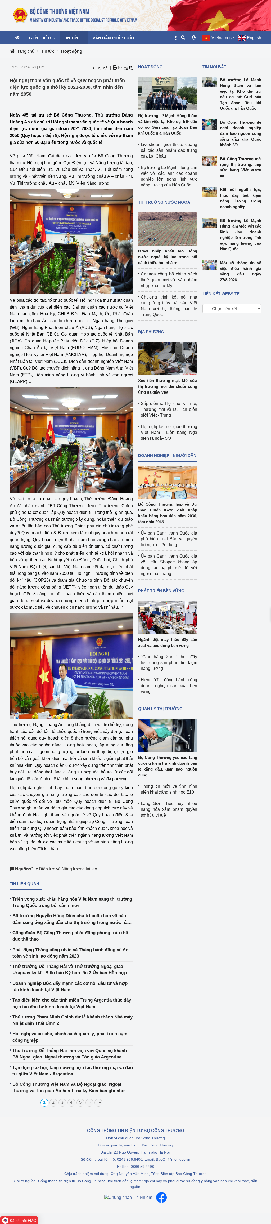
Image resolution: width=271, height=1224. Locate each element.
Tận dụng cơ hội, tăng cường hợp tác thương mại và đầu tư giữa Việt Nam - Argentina (72, 1070)
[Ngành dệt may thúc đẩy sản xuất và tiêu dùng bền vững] (167, 617)
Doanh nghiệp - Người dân (167, 455)
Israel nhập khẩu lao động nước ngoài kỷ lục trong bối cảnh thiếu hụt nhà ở (167, 257)
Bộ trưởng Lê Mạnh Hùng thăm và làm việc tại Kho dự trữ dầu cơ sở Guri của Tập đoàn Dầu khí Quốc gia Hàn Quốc (240, 94)
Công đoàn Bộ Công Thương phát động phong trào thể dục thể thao (70, 936)
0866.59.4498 (142, 1166)
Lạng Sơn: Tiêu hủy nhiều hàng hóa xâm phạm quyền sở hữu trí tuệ (169, 809)
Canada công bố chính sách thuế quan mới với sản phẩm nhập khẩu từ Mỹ (169, 280)
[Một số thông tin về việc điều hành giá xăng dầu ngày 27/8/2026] (211, 265)
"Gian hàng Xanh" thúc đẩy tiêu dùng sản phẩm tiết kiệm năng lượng (169, 663)
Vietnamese (222, 37)
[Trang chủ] (75, 15)
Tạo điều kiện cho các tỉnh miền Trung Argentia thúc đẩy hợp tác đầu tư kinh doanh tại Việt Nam (71, 1003)
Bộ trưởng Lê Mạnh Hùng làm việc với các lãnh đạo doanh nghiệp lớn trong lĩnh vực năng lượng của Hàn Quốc (240, 234)
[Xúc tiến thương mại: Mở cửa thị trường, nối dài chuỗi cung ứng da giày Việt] (167, 358)
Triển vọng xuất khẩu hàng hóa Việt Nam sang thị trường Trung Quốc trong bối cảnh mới (72, 902)
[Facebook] (161, 1197)
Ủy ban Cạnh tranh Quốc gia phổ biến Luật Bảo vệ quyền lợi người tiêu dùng (169, 539)
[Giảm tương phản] (131, 67)
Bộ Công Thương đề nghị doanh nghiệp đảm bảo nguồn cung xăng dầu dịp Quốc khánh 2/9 (240, 133)
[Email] (120, 67)
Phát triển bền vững (161, 591)
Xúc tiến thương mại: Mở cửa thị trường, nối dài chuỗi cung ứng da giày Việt (167, 386)
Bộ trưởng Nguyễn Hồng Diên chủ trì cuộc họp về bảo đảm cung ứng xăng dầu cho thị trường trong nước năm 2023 (71, 919)
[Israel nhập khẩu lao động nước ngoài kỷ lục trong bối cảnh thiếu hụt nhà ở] (167, 228)
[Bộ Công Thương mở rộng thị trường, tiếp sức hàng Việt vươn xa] (211, 161)
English (254, 37)
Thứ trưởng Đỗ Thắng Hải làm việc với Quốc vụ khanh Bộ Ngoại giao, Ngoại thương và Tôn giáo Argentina (69, 1054)
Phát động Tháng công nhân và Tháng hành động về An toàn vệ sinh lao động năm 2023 (70, 953)
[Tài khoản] (193, 37)
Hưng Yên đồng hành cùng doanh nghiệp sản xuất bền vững (169, 686)
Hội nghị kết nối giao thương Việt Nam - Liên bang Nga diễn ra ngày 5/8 (169, 432)
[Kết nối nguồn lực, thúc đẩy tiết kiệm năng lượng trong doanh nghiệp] (211, 192)
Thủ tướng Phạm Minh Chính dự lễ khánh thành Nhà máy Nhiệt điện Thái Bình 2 (72, 1020)
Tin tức (47, 51)
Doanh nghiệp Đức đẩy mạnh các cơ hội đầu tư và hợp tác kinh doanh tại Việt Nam (70, 986)
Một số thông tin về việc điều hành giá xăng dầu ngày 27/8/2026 (240, 271)
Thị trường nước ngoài (164, 202)
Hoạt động (71, 51)
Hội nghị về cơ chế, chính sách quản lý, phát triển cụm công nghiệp (69, 1037)
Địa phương (151, 332)
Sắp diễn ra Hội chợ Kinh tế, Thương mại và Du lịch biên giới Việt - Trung (169, 409)
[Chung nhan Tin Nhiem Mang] (128, 1197)
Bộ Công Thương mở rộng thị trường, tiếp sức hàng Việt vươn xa (240, 167)
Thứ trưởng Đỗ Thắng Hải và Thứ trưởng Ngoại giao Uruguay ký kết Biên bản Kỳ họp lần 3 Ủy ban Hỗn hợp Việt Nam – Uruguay (69, 970)
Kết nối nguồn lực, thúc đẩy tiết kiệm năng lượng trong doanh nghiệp (240, 198)
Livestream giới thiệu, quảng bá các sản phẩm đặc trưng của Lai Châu (169, 150)
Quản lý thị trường (160, 708)
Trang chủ (24, 51)
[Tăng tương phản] (125, 67)
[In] (115, 67)
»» (98, 1102)
